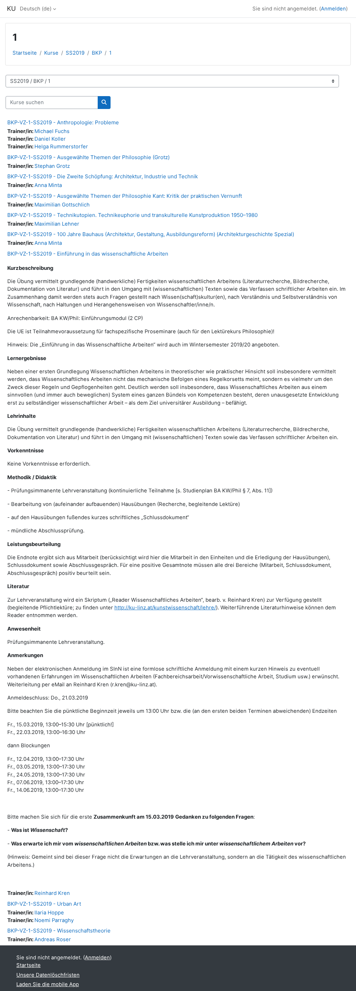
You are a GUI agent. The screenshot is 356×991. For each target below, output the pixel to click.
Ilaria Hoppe (49, 913)
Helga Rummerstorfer (61, 146)
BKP (97, 53)
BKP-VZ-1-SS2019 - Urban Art (44, 903)
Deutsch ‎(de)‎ (35, 9)
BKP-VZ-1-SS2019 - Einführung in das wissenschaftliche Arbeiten (87, 253)
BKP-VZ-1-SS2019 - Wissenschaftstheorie (59, 930)
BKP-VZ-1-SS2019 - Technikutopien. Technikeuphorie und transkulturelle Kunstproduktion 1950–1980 (132, 215)
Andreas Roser (52, 939)
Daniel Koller (50, 139)
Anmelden (333, 9)
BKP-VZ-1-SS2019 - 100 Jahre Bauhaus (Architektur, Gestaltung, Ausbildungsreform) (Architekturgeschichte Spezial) (150, 234)
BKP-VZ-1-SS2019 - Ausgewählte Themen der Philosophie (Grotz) (88, 157)
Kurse (51, 53)
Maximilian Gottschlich (62, 205)
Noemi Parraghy (54, 920)
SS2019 (75, 53)
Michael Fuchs (52, 131)
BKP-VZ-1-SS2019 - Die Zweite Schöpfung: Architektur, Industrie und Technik (102, 176)
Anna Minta (48, 185)
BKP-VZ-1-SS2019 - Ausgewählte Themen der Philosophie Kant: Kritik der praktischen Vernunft (124, 196)
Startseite (25, 53)
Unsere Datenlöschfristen (48, 975)
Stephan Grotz (52, 166)
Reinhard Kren (52, 893)
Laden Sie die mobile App (47, 984)
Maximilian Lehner (56, 224)
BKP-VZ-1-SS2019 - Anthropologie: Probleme (63, 122)
